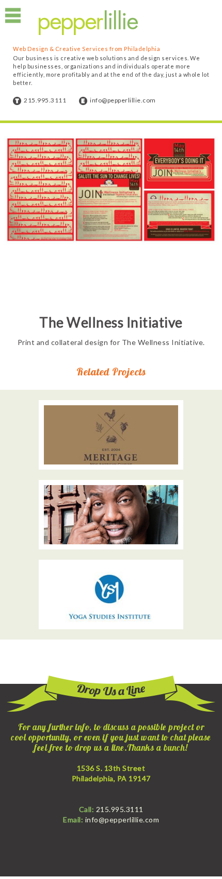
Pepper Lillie (88, 23)
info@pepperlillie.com (123, 100)
